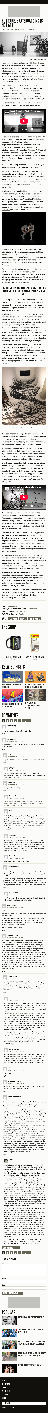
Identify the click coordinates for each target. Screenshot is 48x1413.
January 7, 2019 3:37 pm (17, 770)
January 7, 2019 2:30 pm (16, 979)
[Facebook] (32, 1398)
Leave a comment (9, 1259)
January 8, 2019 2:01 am (17, 1051)
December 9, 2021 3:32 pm (17, 1162)
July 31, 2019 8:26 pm (16, 895)
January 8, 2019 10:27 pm (16, 869)
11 (19, 720)
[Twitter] (35, 1398)
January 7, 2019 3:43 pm (16, 784)
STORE (4, 1398)
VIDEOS (4, 1387)
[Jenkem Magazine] (24, 2)
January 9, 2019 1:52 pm (16, 1070)
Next (25, 720)
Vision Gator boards (10, 254)
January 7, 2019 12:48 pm (15, 728)
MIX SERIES (6, 1391)
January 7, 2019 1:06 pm (15, 937)
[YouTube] (44, 1398)
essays (23, 618)
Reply (3, 734)
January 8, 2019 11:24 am (17, 813)
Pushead (31, 150)
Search (3, 1403)
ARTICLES (29, 29)
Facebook (33, 609)
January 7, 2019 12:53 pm (15, 741)
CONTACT (5, 1394)
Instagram (20, 611)
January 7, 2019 (7, 29)
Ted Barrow (19, 29)
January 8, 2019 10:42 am (17, 798)
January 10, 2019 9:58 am (16, 1083)
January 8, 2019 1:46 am (17, 1000)
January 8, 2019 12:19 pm (17, 837)
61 (36, 29)
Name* (4, 1278)
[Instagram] (39, 1398)
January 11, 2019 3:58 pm (16, 1099)
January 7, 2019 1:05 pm (15, 907)
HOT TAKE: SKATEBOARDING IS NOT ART (22, 23)
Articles (13, 618)
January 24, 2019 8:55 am (17, 858)
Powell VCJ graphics (10, 260)
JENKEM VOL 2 (34, 618)
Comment (5, 1263)
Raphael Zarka (16, 300)
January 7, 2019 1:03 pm (16, 756)
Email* (4, 1285)
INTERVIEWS (6, 1384)
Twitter (21, 614)
